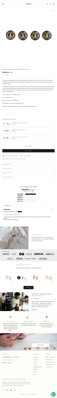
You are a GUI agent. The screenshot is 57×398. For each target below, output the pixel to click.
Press (34, 374)
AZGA (3, 67)
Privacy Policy (49, 359)
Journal (35, 364)
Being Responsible (50, 364)
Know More (34, 309)
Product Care (49, 366)
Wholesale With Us (37, 366)
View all (28, 287)
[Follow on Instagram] (7, 390)
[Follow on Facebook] (3, 390)
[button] (5, 72)
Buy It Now (28, 150)
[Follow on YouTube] (11, 390)
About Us (35, 357)
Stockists (35, 369)
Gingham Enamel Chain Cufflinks (20, 122)
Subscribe (40, 345)
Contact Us (35, 359)
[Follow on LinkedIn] (14, 390)
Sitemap (35, 371)
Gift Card (35, 362)
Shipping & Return (50, 362)
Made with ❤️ (32, 394)
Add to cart (28, 146)
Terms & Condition (50, 357)
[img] (7, 209)
